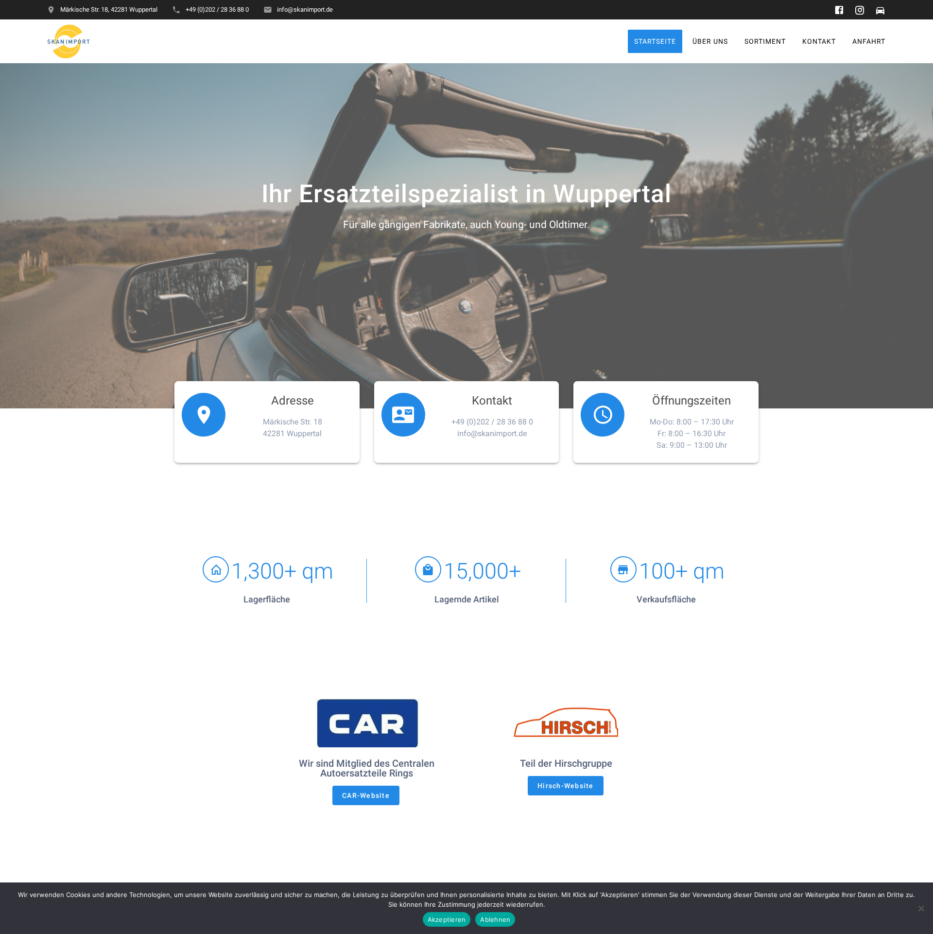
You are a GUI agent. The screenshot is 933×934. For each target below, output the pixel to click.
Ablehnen (495, 919)
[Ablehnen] (921, 908)
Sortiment (765, 41)
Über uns (710, 41)
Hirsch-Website (565, 786)
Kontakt (819, 41)
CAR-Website (366, 795)
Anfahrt (868, 41)
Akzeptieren (447, 919)
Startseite (655, 41)
